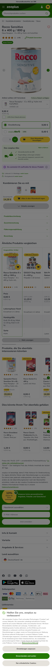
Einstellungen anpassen (26, 649)
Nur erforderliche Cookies (26, 663)
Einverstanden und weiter (26, 656)
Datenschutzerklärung (30, 643)
